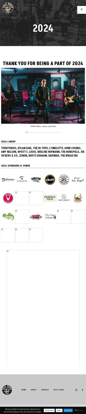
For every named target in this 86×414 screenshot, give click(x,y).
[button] (3, 99)
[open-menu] (81, 10)
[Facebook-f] (82, 390)
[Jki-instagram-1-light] (76, 390)
